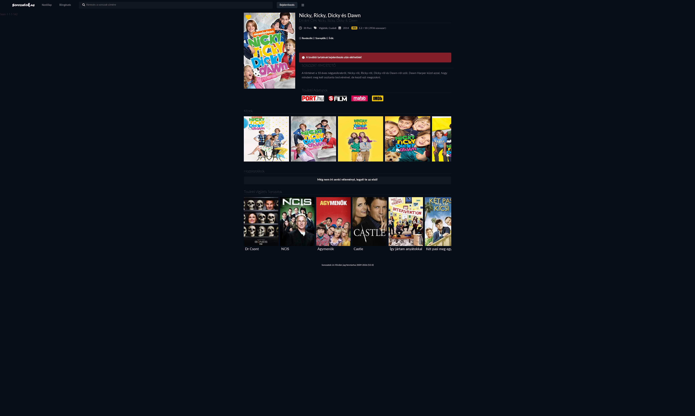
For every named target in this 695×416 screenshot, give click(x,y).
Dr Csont (252, 249)
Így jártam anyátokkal (406, 249)
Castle (358, 249)
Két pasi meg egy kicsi (443, 249)
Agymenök (325, 249)
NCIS (285, 249)
